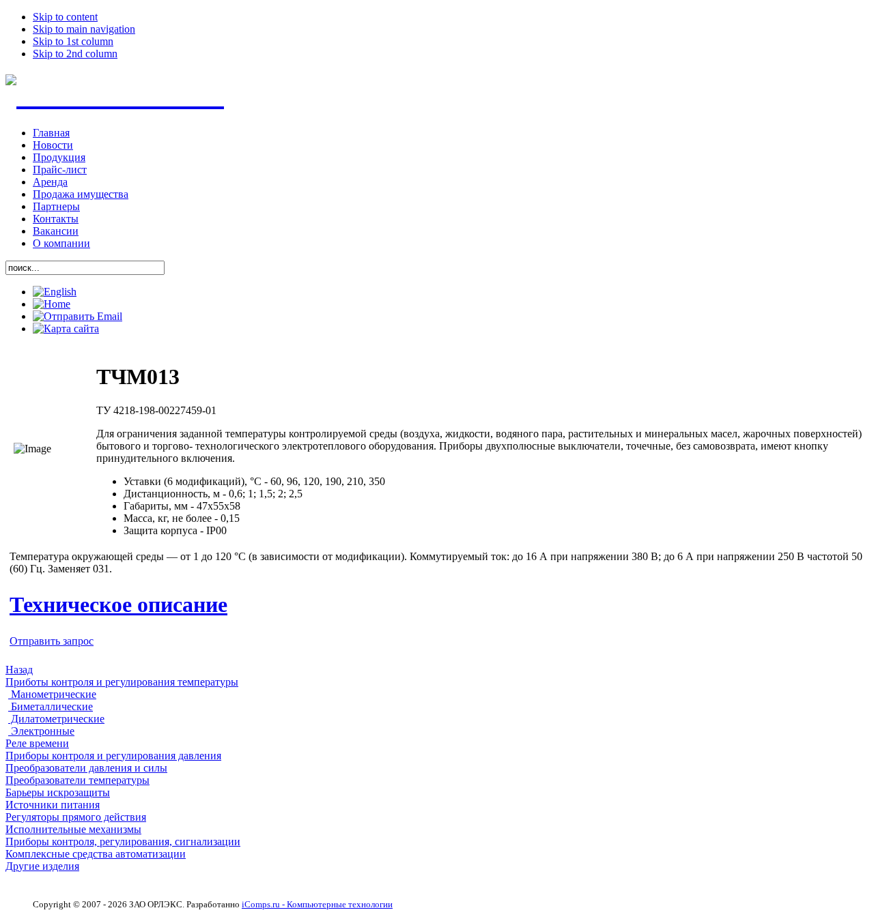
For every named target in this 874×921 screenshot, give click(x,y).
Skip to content (65, 17)
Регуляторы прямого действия (75, 817)
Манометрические (52, 694)
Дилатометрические (56, 719)
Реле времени (37, 743)
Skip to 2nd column (75, 53)
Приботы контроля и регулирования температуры (121, 682)
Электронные (41, 731)
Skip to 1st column (73, 41)
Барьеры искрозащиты (57, 792)
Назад (19, 669)
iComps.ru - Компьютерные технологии (317, 904)
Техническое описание (118, 604)
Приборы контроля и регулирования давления (113, 755)
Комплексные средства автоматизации (95, 854)
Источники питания (52, 804)
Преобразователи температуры (77, 780)
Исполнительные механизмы (73, 829)
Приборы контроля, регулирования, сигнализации (122, 841)
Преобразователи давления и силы (86, 768)
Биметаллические (50, 706)
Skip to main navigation (84, 29)
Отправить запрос (52, 641)
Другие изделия (42, 866)
